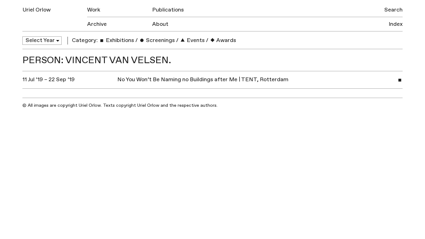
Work (93, 9)
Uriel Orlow (36, 9)
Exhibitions (119, 40)
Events (195, 40)
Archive (97, 24)
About (160, 24)
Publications (168, 9)
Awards (225, 40)
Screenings (160, 40)
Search (393, 9)
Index (396, 24)
